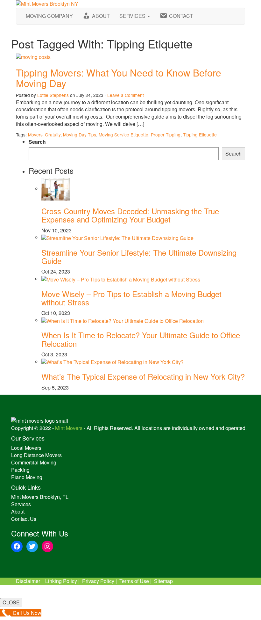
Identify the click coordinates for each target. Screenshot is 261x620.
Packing (20, 469)
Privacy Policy (98, 581)
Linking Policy (61, 581)
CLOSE (11, 602)
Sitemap (163, 581)
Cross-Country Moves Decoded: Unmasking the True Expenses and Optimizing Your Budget (130, 215)
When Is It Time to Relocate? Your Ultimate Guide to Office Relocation (140, 339)
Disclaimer (28, 581)
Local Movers (26, 447)
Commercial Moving (33, 462)
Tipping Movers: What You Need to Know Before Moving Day (118, 78)
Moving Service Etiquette (123, 134)
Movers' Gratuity (44, 134)
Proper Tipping (165, 134)
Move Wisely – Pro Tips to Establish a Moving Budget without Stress (131, 298)
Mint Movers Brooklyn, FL (39, 496)
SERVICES (133, 15)
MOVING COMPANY (49, 15)
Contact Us (23, 518)
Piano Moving (26, 477)
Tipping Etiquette (200, 134)
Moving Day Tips (79, 134)
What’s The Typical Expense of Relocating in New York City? (143, 376)
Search (37, 141)
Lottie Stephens (53, 95)
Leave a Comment (125, 95)
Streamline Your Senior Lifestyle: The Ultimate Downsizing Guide (138, 256)
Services (21, 504)
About (18, 511)
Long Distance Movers (36, 455)
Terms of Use (134, 581)
